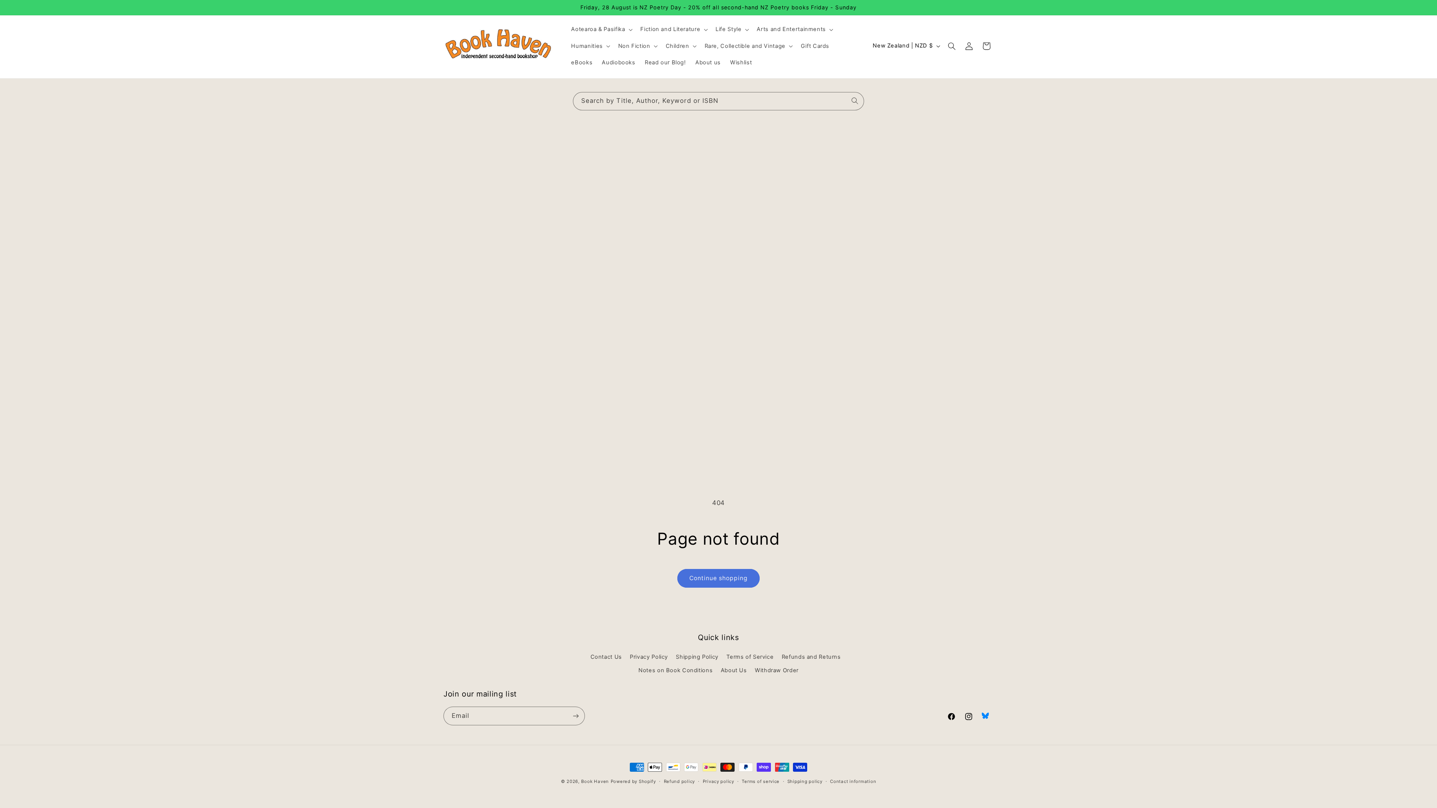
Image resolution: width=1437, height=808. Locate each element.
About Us (734, 670)
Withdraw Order (777, 670)
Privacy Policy (649, 657)
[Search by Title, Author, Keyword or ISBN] (855, 101)
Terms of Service (750, 657)
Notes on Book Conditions (675, 670)
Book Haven (595, 781)
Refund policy (679, 781)
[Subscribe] (576, 716)
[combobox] (718, 101)
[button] (601, 29)
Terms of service (760, 781)
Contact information (853, 781)
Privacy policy (718, 781)
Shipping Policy (697, 657)
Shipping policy (805, 781)
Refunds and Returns (811, 657)
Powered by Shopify (633, 781)
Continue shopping (718, 578)
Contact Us (606, 657)
